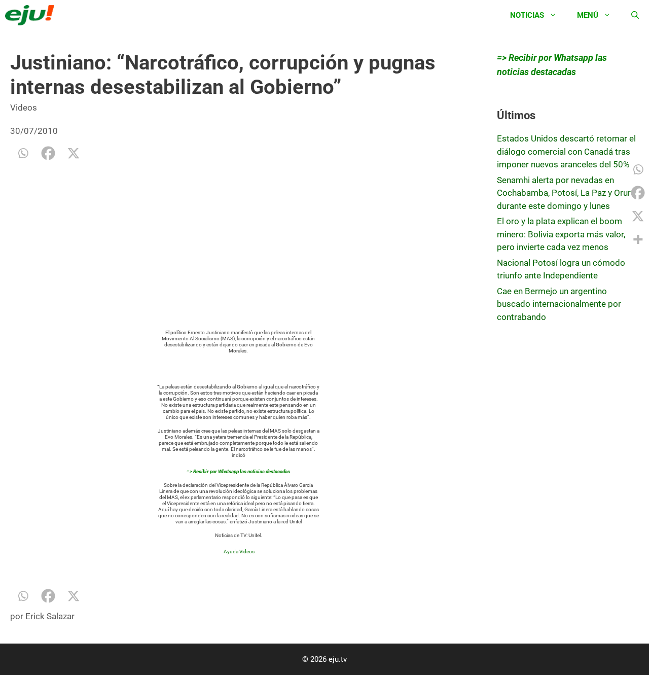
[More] (638, 239)
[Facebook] (48, 153)
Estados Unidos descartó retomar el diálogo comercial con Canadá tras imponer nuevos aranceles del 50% (566, 151)
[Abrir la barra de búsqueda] (635, 15)
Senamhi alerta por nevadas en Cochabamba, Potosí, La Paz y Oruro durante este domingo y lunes (566, 193)
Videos (23, 107)
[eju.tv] (32, 15)
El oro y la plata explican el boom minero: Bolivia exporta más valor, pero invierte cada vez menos (561, 234)
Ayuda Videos (239, 551)
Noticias (527, 15)
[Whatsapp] (22, 153)
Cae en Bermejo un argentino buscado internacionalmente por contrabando (559, 304)
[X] (73, 153)
